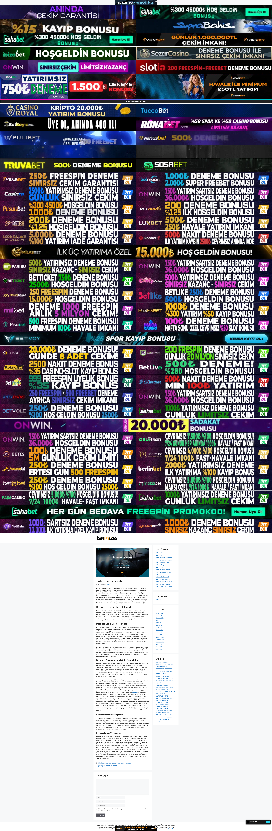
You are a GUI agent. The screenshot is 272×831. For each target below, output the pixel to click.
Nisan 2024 (159, 647)
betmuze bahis (164, 662)
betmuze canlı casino (170, 669)
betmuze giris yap (162, 676)
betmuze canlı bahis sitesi (160, 669)
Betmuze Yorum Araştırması (164, 586)
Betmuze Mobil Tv (161, 567)
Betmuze (158, 574)
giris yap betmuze (162, 712)
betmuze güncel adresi (164, 678)
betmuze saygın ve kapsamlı (124, 763)
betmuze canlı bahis (168, 668)
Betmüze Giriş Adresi (162, 698)
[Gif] (136, 252)
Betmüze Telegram (163, 702)
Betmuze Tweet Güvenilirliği (164, 557)
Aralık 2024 (159, 627)
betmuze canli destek (162, 666)
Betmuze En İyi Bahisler (162, 565)
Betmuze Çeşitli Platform (163, 569)
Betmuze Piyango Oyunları (163, 562)
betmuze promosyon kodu (160, 687)
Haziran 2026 (160, 613)
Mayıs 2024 (159, 644)
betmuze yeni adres (164, 689)
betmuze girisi (161, 674)
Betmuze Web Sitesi (102, 766)
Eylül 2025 (159, 615)
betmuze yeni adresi (159, 691)
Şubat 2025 (159, 622)
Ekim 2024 (159, 632)
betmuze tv (158, 689)
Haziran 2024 (160, 642)
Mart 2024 (159, 649)
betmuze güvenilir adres (160, 680)
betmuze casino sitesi (160, 671)
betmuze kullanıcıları (168, 682)
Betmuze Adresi (160, 553)
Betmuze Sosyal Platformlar (164, 581)
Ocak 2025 (159, 625)
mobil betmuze (169, 717)
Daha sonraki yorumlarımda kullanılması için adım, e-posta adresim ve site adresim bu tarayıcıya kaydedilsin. (122, 809)
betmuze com (168, 671)
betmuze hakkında (102, 763)
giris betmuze (168, 710)
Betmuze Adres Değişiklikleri (164, 560)
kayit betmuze (161, 717)
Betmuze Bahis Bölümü (162, 577)
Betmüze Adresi (162, 693)
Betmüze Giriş (163, 696)
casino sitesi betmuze (162, 708)
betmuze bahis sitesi (161, 664)
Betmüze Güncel (171, 698)
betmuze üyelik (169, 691)
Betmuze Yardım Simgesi (163, 584)
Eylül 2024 (159, 635)
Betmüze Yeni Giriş (165, 704)
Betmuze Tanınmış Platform (163, 572)
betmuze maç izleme (112, 763)
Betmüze (100, 762)
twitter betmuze (162, 719)
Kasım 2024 (159, 630)
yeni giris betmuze (159, 721)
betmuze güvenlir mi (169, 680)
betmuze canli (170, 664)
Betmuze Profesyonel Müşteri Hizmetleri (107, 765)
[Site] (68, 179)
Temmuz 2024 (160, 639)
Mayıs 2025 (159, 620)
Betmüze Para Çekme (162, 700)
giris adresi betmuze (159, 710)
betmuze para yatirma (162, 685)
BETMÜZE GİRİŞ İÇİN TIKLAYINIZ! (136, 101)
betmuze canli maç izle (160, 668)
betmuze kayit (160, 682)
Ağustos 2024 (160, 637)
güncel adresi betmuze (164, 714)
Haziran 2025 (159, 618)
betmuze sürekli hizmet (170, 687)
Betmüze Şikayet (162, 706)
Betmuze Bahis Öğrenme (163, 579)
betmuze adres (158, 662)
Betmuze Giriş (160, 555)
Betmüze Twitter (159, 704)
